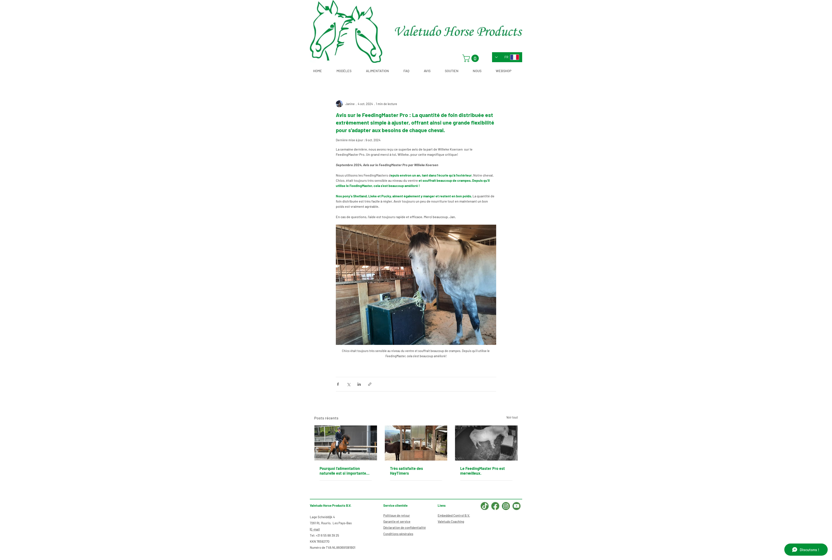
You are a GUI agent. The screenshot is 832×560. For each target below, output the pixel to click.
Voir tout (512, 417)
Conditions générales (398, 534)
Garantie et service (396, 521)
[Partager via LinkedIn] (359, 384)
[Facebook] (495, 506)
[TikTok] (484, 506)
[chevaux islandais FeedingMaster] (486, 443)
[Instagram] (506, 506)
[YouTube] (516, 506)
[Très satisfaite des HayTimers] (416, 443)
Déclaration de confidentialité (404, 527)
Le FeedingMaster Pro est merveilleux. (482, 471)
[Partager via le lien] (370, 384)
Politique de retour (396, 515)
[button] (471, 58)
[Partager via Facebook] (338, 384)
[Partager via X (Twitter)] (348, 384)
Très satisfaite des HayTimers (406, 471)
